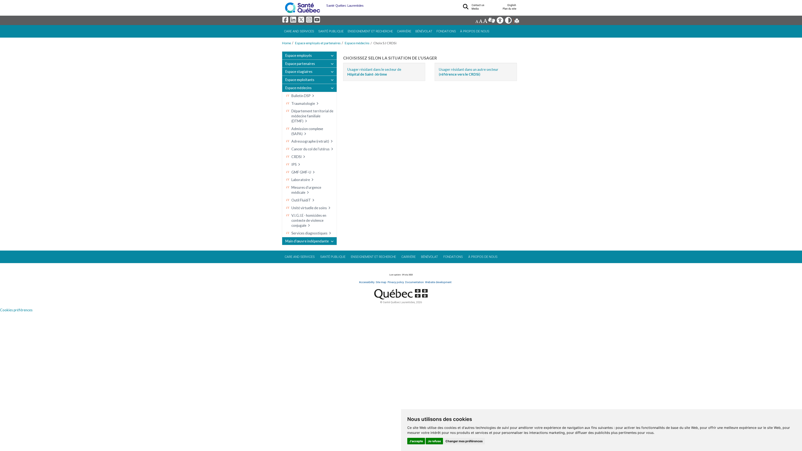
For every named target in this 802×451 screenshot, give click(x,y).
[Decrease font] (476, 21)
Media (475, 8)
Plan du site (509, 8)
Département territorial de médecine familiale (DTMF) (312, 116)
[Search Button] (467, 8)
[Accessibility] (500, 21)
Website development (438, 282)
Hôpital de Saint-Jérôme (367, 74)
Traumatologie (303, 103)
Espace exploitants (299, 79)
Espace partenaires (300, 63)
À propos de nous (474, 31)
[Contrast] (508, 21)
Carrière (404, 31)
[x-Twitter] (302, 21)
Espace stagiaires (298, 71)
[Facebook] (286, 21)
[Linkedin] (294, 21)
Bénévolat (423, 31)
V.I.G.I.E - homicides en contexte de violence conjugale (308, 220)
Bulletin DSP (301, 96)
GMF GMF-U (301, 172)
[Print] (517, 21)
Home (286, 43)
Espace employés (298, 55)
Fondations (446, 31)
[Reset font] (480, 21)
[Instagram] (310, 21)
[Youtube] (317, 21)
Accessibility (366, 282)
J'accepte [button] (416, 441)
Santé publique (331, 31)
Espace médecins (357, 43)
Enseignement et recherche (370, 31)
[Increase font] (485, 21)
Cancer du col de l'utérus (310, 149)
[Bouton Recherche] (323, 4)
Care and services (299, 31)
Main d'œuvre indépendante (307, 241)
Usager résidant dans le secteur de (374, 69)
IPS (294, 164)
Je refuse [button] (434, 441)
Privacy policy (396, 282)
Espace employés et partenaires (318, 43)
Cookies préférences (16, 310)
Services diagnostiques (309, 233)
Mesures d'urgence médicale (306, 190)
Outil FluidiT (301, 200)
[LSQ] (492, 21)
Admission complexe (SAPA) (307, 131)
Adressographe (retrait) (310, 141)
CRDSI (296, 157)
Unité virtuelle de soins (309, 208)
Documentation (414, 282)
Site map (381, 282)
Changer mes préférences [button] (464, 441)
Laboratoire (300, 179)
